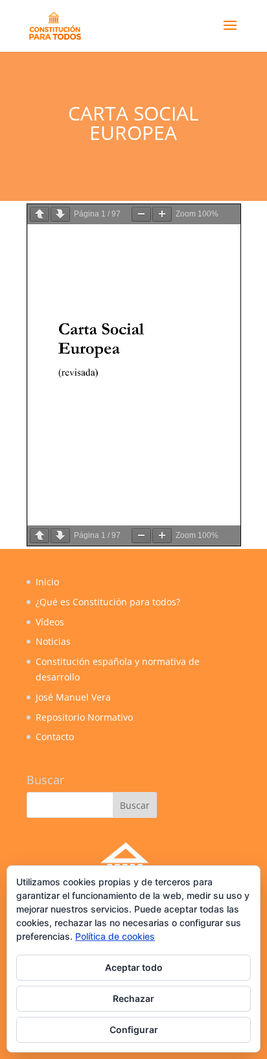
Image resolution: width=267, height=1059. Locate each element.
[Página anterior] (39, 214)
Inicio (47, 582)
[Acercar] (162, 214)
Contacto (55, 736)
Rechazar (133, 998)
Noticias (53, 641)
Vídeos (50, 622)
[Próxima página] (60, 214)
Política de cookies (115, 936)
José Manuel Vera (73, 697)
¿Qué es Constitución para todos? (108, 602)
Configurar (134, 1029)
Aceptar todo (134, 967)
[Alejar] (141, 214)
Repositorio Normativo (84, 717)
